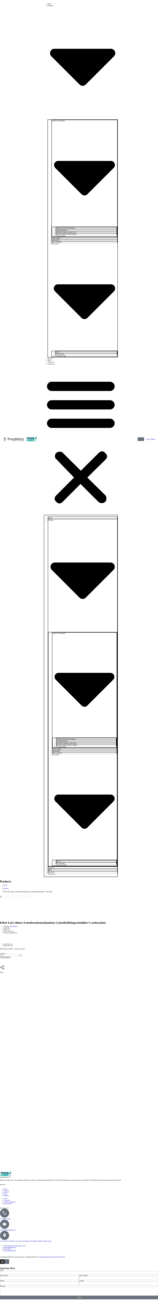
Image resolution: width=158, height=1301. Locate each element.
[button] (81, 440)
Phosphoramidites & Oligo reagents (66, 234)
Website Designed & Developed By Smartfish (51, 1257)
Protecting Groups (60, 356)
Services (50, 358)
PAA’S (58, 352)
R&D (49, 360)
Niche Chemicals (57, 242)
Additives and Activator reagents (65, 228)
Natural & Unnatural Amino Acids (66, 232)
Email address (4, 1275)
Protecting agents (61, 236)
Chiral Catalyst (56, 238)
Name (1, 1270)
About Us (51, 362)
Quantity (81, 1281)
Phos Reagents (60, 354)
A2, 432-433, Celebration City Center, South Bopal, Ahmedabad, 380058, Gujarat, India (25, 1241)
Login (147, 439)
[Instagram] (2, 1261)
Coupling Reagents (61, 230)
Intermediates (55, 240)
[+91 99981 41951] (4, 1213)
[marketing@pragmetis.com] (4, 1224)
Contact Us (51, 364)
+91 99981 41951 (5, 1219)
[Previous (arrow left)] (3, 650)
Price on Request (5, 957)
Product (2, 1281)
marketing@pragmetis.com (8, 1230)
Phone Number (83, 1275)
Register (153, 439)
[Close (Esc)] (156, 2)
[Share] (152, 2)
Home (50, 518)
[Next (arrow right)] (155, 650)
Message (2, 1286)
